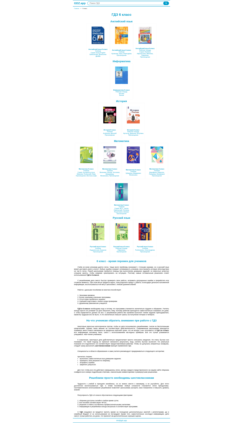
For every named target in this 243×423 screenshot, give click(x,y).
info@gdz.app (121, 420)
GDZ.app (80, 3)
